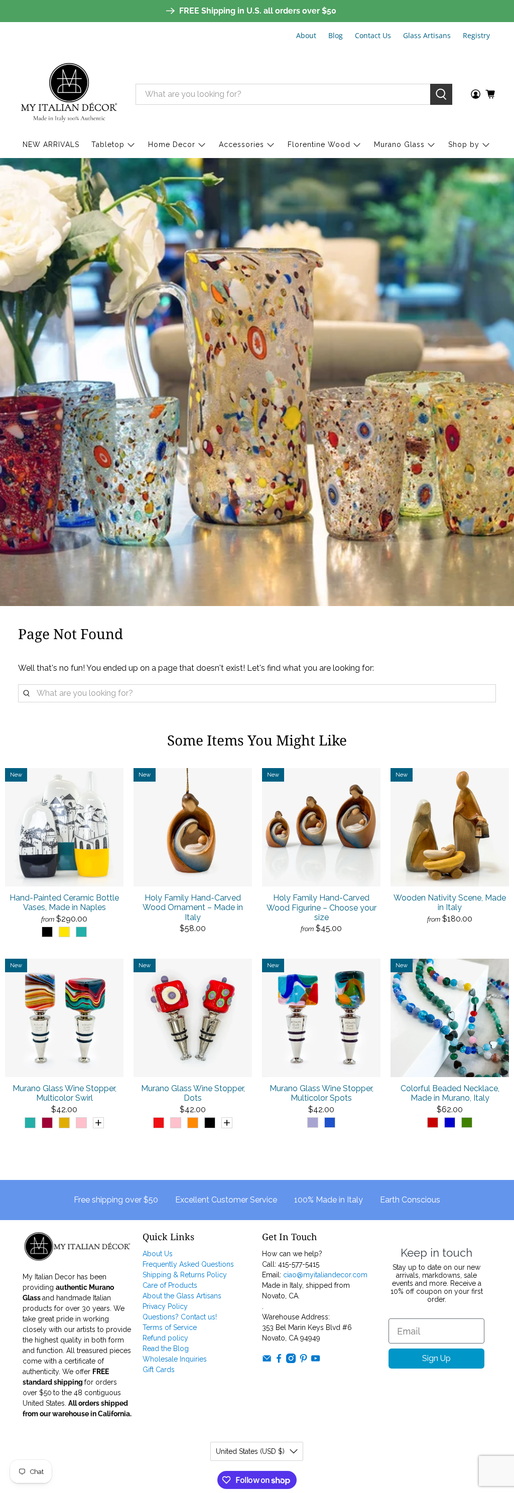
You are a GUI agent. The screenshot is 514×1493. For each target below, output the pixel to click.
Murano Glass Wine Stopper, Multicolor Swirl (64, 1093)
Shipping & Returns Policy (185, 1275)
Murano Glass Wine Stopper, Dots (193, 1093)
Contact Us (373, 35)
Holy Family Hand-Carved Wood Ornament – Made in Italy (193, 907)
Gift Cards (159, 1370)
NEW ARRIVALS (51, 144)
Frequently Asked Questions (188, 1264)
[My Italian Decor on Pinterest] (303, 1361)
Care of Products (170, 1285)
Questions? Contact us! (180, 1317)
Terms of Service (170, 1327)
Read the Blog (166, 1349)
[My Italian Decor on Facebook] (279, 1361)
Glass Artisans (427, 35)
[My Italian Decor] (69, 94)
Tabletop (107, 144)
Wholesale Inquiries (175, 1359)
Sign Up (436, 1358)
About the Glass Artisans (182, 1296)
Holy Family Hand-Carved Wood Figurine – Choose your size (321, 907)
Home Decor (171, 144)
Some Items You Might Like (257, 740)
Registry (476, 35)
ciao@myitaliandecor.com (325, 1275)
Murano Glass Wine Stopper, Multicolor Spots (321, 1093)
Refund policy (165, 1338)
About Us (158, 1254)
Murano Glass (399, 144)
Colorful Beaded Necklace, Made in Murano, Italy (450, 1093)
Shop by (463, 144)
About (306, 35)
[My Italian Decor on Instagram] (291, 1361)
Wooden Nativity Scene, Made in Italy (450, 902)
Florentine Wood (319, 144)
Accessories (241, 144)
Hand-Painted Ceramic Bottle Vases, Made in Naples (64, 902)
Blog (335, 35)
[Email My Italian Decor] (267, 1361)
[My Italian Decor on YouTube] (315, 1361)
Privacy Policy (165, 1306)
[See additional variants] (98, 1123)
